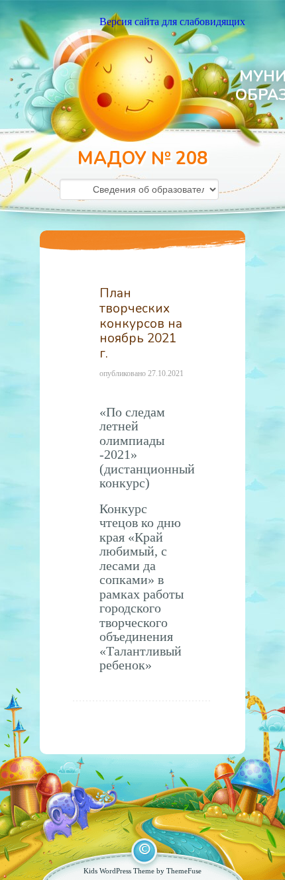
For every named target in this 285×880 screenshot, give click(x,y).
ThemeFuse (183, 871)
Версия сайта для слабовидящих (172, 21)
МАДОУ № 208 (142, 158)
